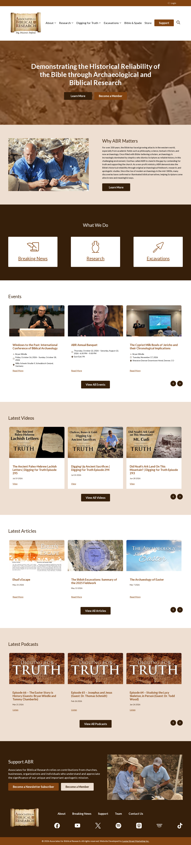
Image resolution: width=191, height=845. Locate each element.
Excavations (111, 23)
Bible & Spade (133, 23)
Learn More (78, 96)
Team (118, 813)
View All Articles (95, 610)
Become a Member (110, 96)
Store (148, 23)
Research (65, 23)
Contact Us (136, 813)
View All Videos (95, 497)
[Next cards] (180, 383)
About (50, 23)
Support (164, 23)
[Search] (178, 22)
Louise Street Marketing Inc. (135, 841)
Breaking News (81, 813)
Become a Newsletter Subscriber (33, 786)
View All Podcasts (95, 724)
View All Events (95, 384)
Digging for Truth (87, 23)
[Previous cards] (173, 383)
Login (173, 3)
